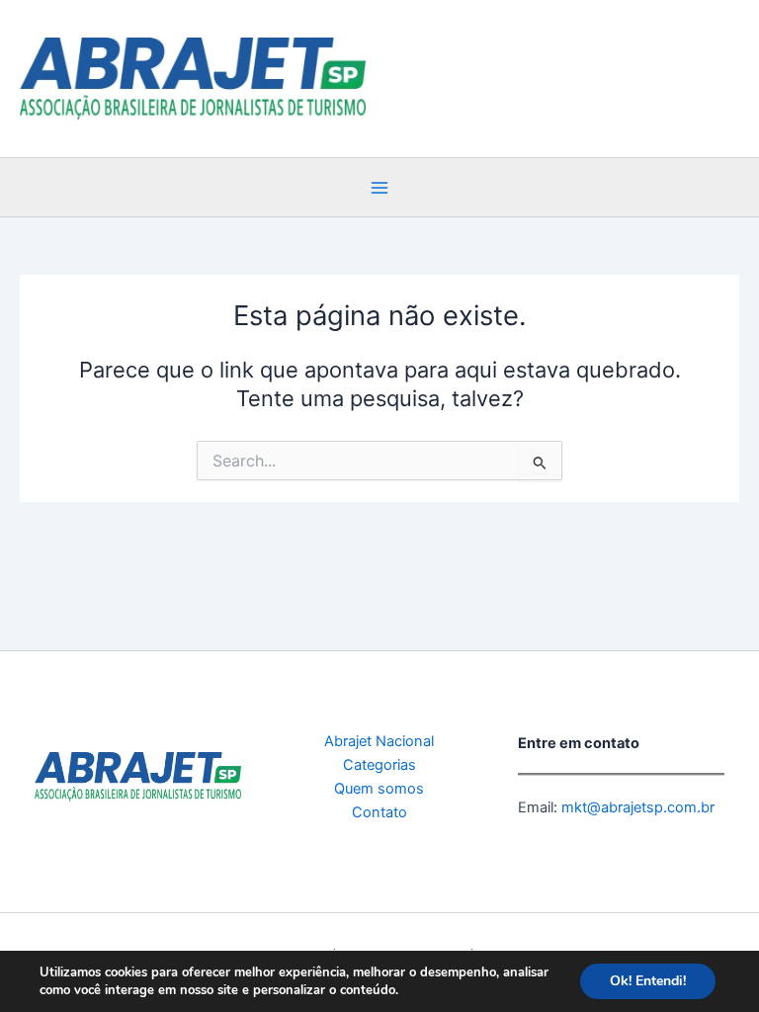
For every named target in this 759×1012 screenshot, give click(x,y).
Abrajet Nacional (379, 741)
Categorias (379, 765)
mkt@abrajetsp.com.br (636, 807)
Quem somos (379, 789)
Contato (379, 812)
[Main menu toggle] (379, 188)
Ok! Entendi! (648, 980)
